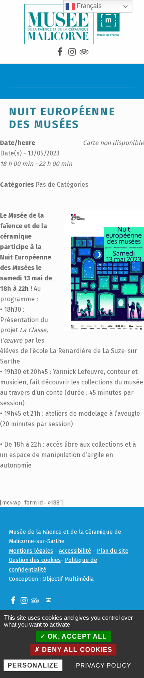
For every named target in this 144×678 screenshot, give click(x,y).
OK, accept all (76, 636)
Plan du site (112, 550)
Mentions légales (31, 550)
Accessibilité (75, 550)
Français (88, 5)
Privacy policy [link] (103, 665)
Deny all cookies (76, 649)
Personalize (33, 665)
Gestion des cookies (35, 560)
